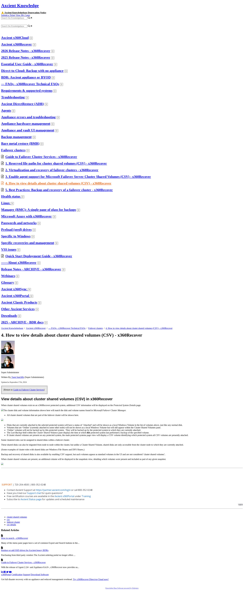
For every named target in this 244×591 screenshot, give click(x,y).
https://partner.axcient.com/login (53, 490)
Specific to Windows (15, 236)
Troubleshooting (13, 97)
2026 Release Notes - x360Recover (25, 51)
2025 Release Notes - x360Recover (25, 57)
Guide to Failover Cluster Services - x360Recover (41, 157)
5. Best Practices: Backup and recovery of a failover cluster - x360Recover (59, 190)
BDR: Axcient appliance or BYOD (26, 77)
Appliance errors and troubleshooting (28, 117)
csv (8, 519)
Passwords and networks (19, 223)
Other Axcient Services (18, 309)
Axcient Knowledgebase (12, 328)
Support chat (34, 493)
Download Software (40, 574)
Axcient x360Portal (15, 296)
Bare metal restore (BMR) (20, 143)
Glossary (7, 282)
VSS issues (8, 249)
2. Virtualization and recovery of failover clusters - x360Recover (51, 170)
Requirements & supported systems (26, 90)
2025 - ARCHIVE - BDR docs (22, 322)
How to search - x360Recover (14, 538)
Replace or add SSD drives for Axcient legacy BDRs (24, 550)
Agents (6, 110)
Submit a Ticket (8, 15)
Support (26, 574)
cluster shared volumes (17, 517)
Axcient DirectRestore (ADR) (22, 104)
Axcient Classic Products (19, 302)
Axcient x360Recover (16, 44)
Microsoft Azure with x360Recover (26, 216)
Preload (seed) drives (16, 229)
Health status (11, 196)
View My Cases (23, 15)
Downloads (9, 315)
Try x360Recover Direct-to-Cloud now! (91, 579)
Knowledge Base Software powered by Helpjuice (122, 588)
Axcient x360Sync (14, 289)
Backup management (16, 137)
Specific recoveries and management (27, 243)
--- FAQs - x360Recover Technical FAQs (30, 84)
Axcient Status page (31, 499)
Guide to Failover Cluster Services (28, 390)
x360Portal (6, 574)
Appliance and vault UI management (27, 130)
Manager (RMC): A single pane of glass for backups (38, 209)
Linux (6, 203)
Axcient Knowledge (20, 5)
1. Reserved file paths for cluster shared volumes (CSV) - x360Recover (56, 163)
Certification (16, 574)
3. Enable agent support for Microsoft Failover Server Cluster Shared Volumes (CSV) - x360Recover (78, 176)
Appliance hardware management (25, 123)
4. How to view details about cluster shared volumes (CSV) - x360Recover (58, 183)
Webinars (8, 276)
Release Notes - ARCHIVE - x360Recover (31, 269)
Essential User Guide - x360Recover (27, 64)
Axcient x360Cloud (15, 38)
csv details (11, 524)
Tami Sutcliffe (17, 377)
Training (86, 496)
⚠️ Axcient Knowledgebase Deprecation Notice (23, 12)
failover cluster (13, 522)
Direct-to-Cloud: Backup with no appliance (32, 71)
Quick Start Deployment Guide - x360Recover (38, 256)
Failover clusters (13, 150)
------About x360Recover (18, 262)
